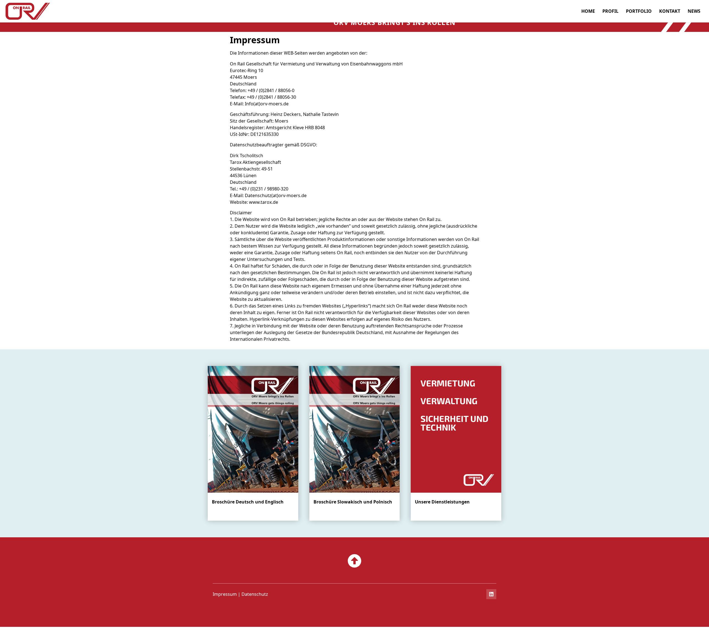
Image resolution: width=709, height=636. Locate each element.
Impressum (225, 594)
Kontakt (669, 11)
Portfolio (639, 11)
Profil (610, 11)
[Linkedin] (491, 594)
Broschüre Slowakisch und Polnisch (353, 502)
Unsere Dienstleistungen (442, 502)
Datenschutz (255, 594)
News (694, 11)
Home (588, 11)
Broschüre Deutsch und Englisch (248, 502)
